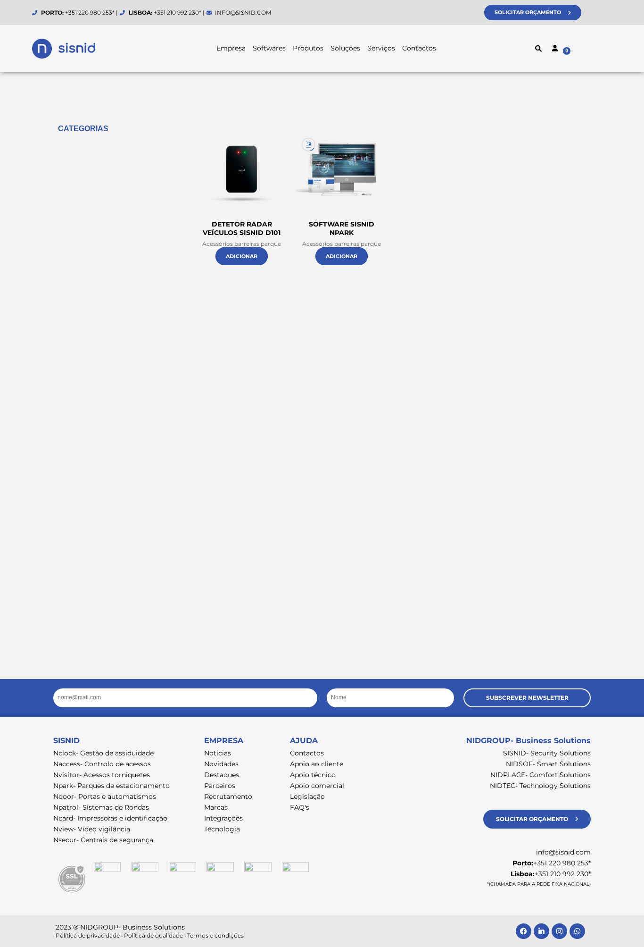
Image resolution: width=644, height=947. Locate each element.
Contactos (419, 48)
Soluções (345, 48)
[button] (538, 48)
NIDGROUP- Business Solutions (528, 740)
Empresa (231, 48)
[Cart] (586, 49)
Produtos (308, 48)
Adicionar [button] (241, 256)
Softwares (269, 48)
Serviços (381, 48)
